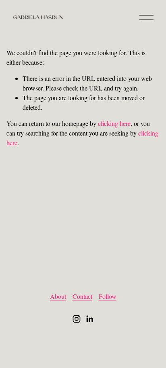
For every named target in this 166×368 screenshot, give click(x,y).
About (58, 296)
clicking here (114, 123)
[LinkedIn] (89, 319)
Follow (107, 296)
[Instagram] (77, 319)
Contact (82, 296)
